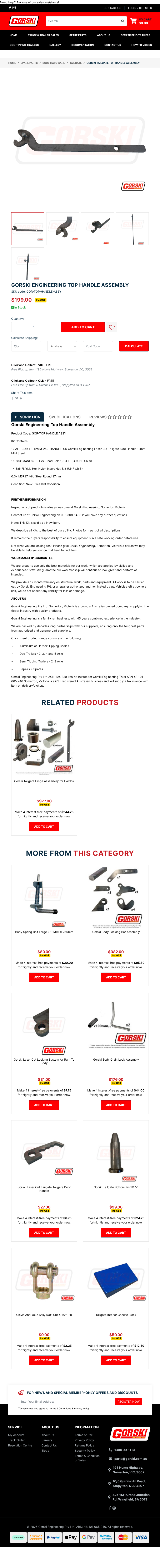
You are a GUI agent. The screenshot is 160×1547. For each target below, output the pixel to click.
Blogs (45, 1450)
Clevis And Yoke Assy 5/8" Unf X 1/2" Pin (44, 1315)
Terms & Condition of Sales (87, 1458)
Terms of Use (84, 1435)
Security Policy (85, 1450)
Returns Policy (84, 1445)
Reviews (98, 417)
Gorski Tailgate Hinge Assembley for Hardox (44, 781)
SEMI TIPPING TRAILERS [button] (135, 35)
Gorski (34, 515)
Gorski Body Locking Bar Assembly (116, 932)
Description (27, 417)
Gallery (55, 45)
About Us (47, 1435)
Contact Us (112, 45)
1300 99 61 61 (124, 1450)
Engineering (47, 515)
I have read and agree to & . (55, 1408)
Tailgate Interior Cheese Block (116, 1315)
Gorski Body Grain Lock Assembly (116, 1059)
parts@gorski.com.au (130, 1459)
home (13, 35)
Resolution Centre (20, 1445)
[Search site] (123, 21)
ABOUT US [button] (103, 35)
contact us (112, 8)
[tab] (27, 417)
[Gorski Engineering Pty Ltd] (23, 21)
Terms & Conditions (60, 1408)
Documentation (82, 45)
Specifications (65, 417)
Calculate (134, 346)
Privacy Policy (81, 1408)
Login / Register (140, 8)
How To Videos (141, 45)
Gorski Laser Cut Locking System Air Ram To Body (44, 1061)
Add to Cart (83, 327)
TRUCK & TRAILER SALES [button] (43, 35)
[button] (111, 327)
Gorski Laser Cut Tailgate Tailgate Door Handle (44, 1188)
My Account (16, 1435)
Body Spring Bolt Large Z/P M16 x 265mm (44, 932)
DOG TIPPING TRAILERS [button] (24, 45)
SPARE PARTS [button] (77, 35)
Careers (46, 1440)
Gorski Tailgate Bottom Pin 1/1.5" (116, 1187)
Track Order (16, 1440)
